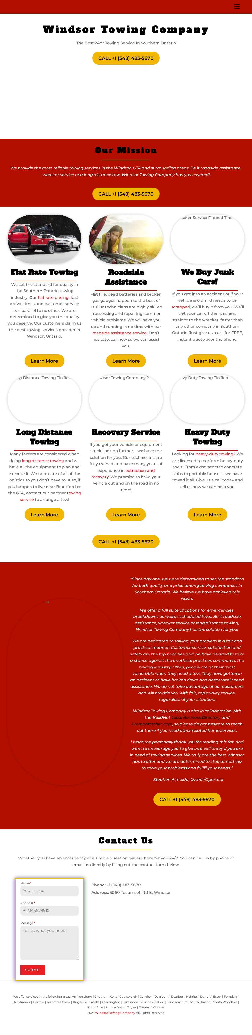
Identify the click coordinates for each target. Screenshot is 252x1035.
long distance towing (43, 460)
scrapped (180, 307)
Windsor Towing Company (115, 1013)
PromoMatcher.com (151, 724)
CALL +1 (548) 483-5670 (126, 58)
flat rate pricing (53, 297)
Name (26, 883)
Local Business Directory (195, 717)
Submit (32, 970)
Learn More (44, 361)
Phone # (27, 903)
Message (27, 923)
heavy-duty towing (214, 454)
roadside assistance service (119, 333)
